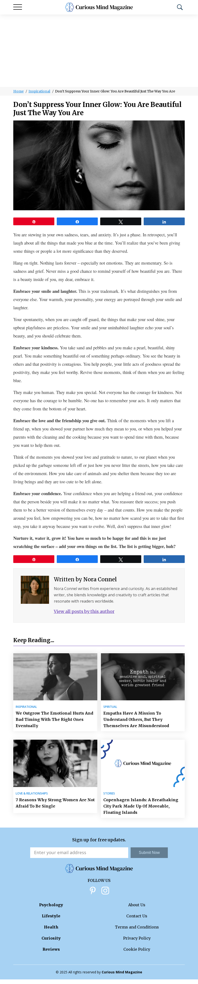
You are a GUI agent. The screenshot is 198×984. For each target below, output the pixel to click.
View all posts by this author (84, 611)
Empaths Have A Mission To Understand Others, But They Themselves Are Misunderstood (136, 719)
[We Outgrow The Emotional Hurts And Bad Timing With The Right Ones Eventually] (55, 676)
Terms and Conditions (137, 927)
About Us (136, 904)
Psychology (51, 904)
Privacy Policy (137, 938)
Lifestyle (51, 916)
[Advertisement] (99, 50)
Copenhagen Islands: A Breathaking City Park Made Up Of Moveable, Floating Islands (140, 806)
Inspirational (39, 91)
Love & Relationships (32, 793)
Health (51, 927)
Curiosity (51, 938)
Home (18, 91)
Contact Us (136, 916)
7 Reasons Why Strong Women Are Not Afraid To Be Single (55, 802)
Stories (109, 793)
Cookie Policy (136, 949)
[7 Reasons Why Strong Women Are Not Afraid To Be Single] (55, 763)
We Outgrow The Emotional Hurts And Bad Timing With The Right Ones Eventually (54, 719)
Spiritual (110, 706)
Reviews (51, 949)
